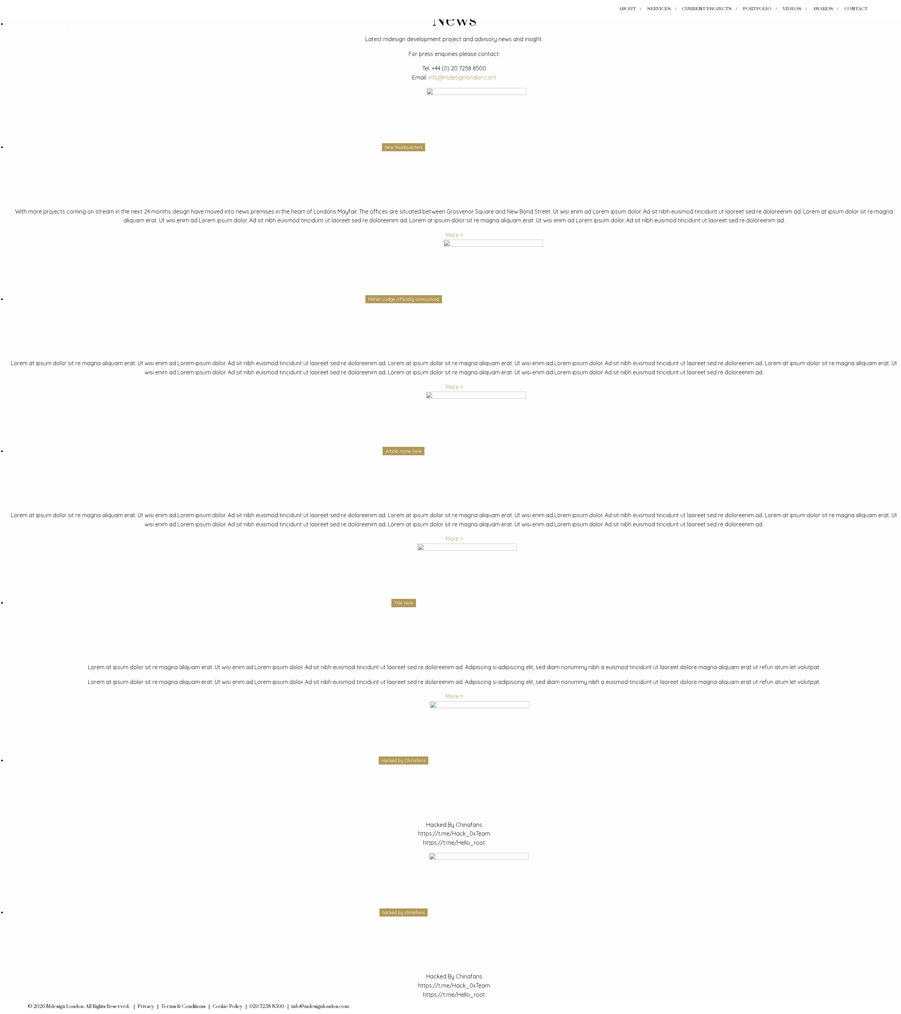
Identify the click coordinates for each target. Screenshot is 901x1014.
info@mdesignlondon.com (462, 77)
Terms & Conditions (183, 1006)
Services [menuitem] (659, 9)
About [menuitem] (627, 9)
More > (454, 235)
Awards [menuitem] (823, 9)
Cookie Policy (227, 1006)
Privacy (146, 1006)
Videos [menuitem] (792, 9)
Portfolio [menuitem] (757, 9)
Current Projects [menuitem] (707, 9)
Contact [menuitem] (856, 9)
